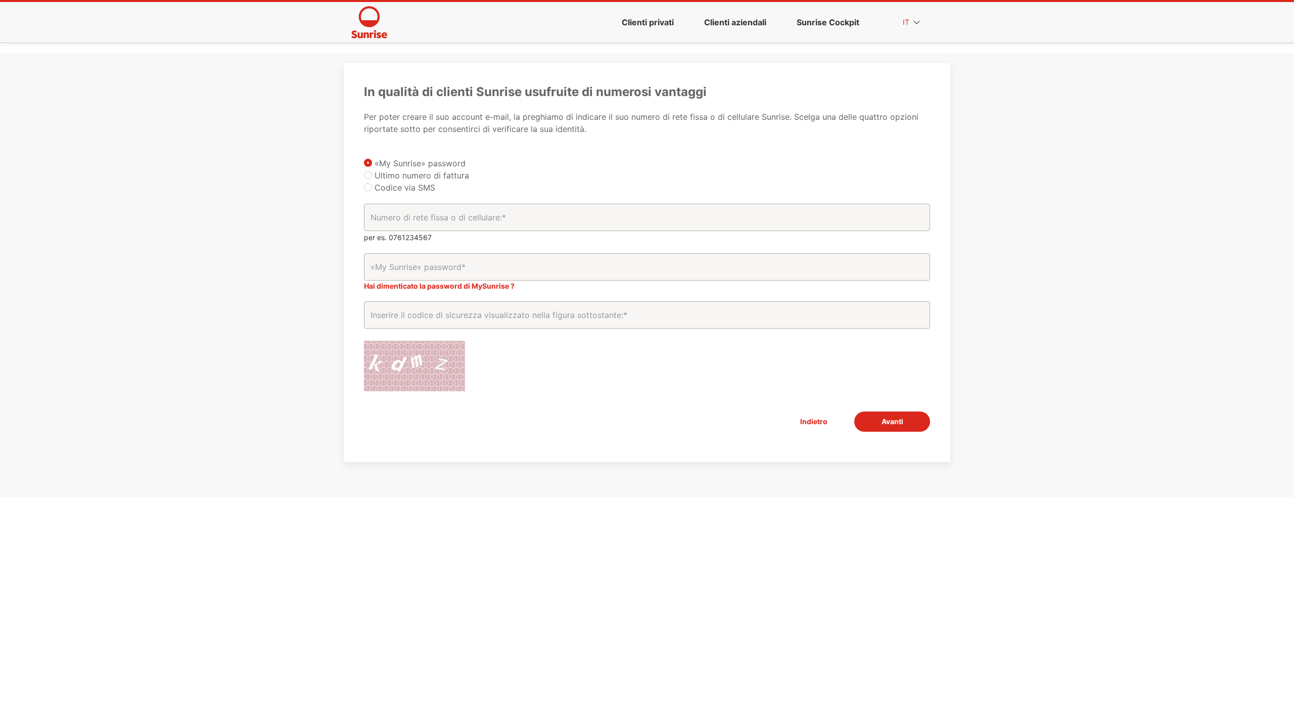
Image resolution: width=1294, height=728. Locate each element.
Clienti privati (648, 22)
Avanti (892, 421)
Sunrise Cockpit (828, 22)
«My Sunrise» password (419, 163)
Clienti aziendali (735, 22)
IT (907, 22)
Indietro (813, 421)
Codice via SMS (403, 188)
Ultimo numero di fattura (420, 175)
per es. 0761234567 (398, 237)
